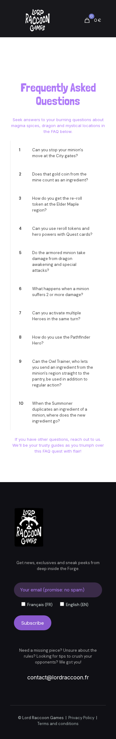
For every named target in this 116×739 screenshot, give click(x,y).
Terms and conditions (58, 723)
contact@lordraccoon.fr (58, 677)
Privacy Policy (81, 717)
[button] (58, 153)
